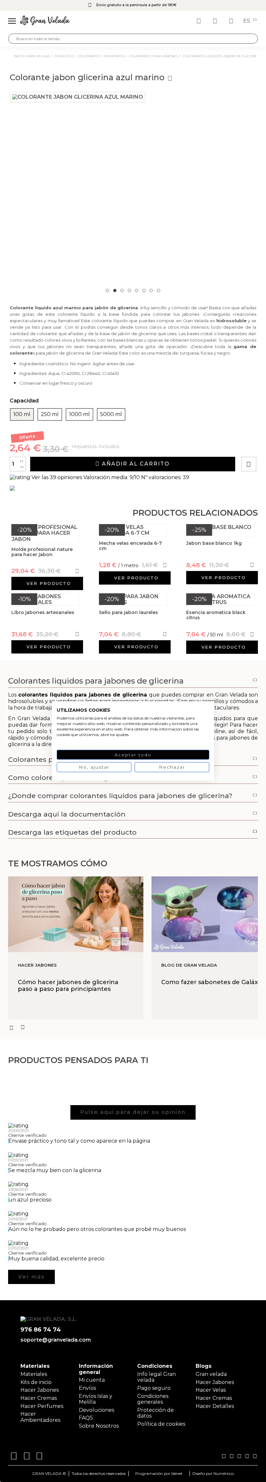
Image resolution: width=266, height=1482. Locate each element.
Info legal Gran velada (156, 1377)
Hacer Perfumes (41, 1406)
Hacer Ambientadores (40, 1417)
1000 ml (79, 414)
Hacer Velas (211, 1390)
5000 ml (111, 414)
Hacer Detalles (215, 1406)
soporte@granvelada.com (55, 1340)
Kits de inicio (36, 1382)
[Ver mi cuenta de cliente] (216, 21)
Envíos (87, 1388)
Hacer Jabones (39, 1390)
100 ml (21, 414)
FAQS (86, 1418)
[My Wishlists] (199, 21)
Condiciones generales (152, 1399)
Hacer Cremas (38, 1398)
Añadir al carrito (135, 464)
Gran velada (211, 1374)
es (247, 21)
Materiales (33, 1374)
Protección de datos (155, 1413)
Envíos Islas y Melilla (95, 1399)
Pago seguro (154, 1388)
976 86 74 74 (40, 1329)
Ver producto (49, 583)
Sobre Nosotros (99, 1426)
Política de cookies (161, 1424)
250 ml (50, 414)
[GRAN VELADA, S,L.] (45, 21)
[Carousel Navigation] (133, 1027)
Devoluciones (96, 1410)
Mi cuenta (92, 1380)
